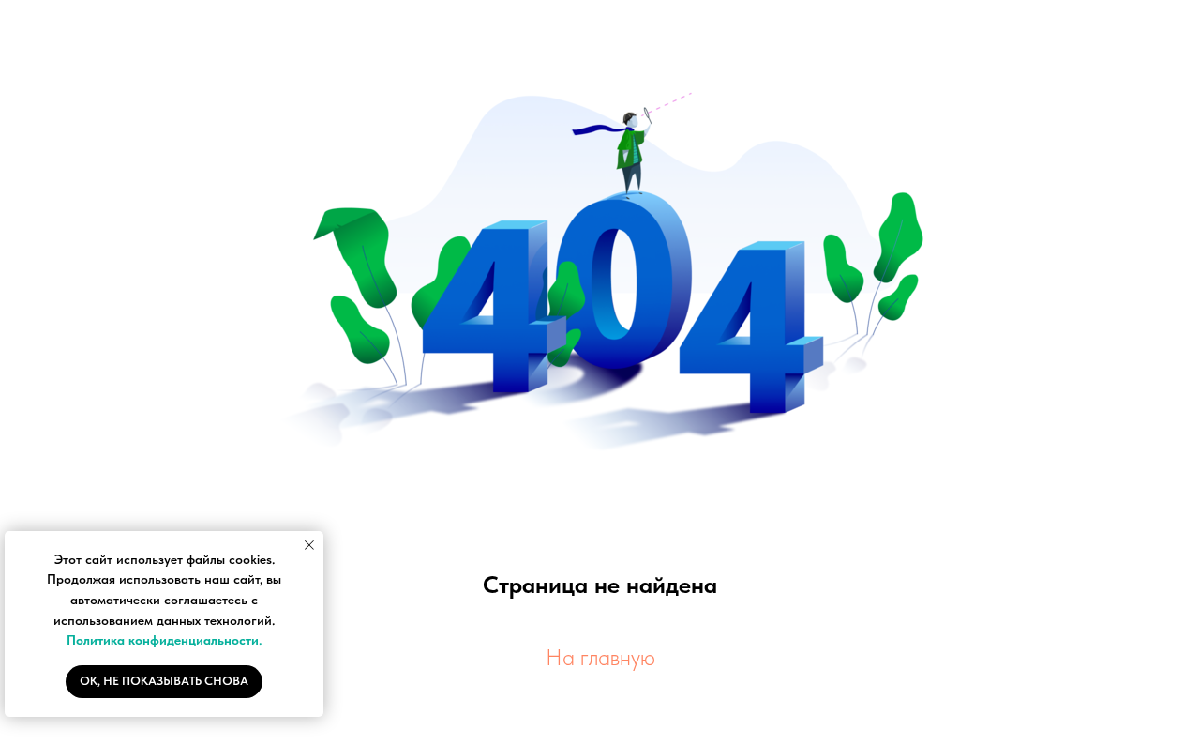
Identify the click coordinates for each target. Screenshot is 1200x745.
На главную (600, 657)
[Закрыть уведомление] (309, 545)
